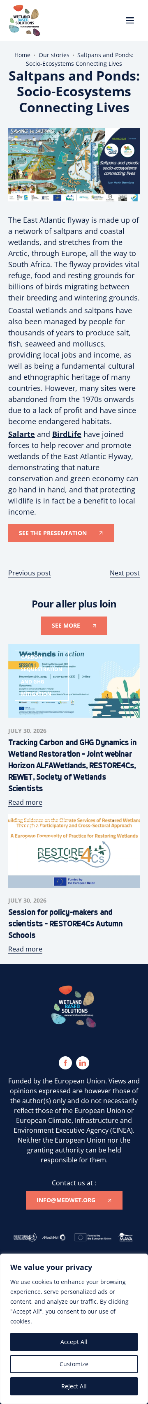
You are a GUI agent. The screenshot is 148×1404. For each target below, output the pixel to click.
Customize (74, 1364)
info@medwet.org (66, 1200)
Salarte (21, 434)
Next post (125, 572)
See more (66, 625)
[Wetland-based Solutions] (24, 20)
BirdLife (66, 434)
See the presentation (53, 533)
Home (22, 55)
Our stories (54, 55)
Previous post (29, 572)
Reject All (74, 1386)
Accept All (74, 1342)
